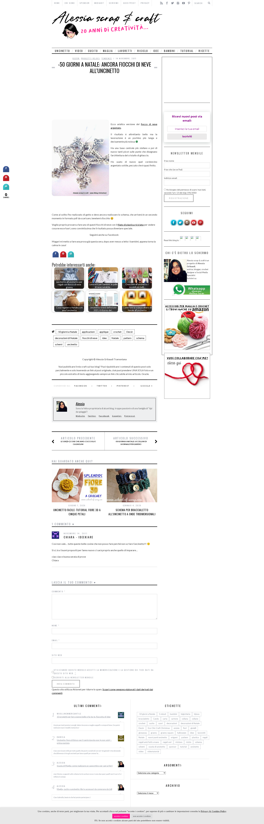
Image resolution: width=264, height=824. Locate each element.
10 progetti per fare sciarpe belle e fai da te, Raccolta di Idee (83, 717)
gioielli (193, 728)
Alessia (80, 403)
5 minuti (162, 714)
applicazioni (88, 331)
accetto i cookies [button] (121, 816)
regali (205, 737)
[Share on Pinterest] (63, 256)
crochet (117, 331)
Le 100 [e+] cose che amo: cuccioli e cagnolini (78, 440)
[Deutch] (187, 240)
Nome (55, 625)
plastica (195, 737)
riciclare (178, 742)
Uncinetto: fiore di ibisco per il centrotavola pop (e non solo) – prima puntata (84, 741)
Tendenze (106, 58)
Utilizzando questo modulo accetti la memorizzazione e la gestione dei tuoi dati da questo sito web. (104, 672)
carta (165, 718)
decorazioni (172, 723)
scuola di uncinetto (156, 746)
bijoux (197, 714)
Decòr (76, 58)
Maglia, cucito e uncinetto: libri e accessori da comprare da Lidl (84, 789)
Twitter (102, 386)
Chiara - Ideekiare (79, 537)
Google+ (117, 416)
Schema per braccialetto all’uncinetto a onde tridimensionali (132, 512)
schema (140, 338)
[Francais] (198, 240)
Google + (147, 386)
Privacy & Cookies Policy (213, 811)
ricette (204, 51)
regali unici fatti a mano (149, 742)
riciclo (142, 51)
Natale (115, 338)
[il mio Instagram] (187, 225)
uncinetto (62, 51)
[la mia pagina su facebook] (173, 225)
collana (185, 718)
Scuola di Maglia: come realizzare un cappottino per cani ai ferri (85, 766)
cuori (160, 723)
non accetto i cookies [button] (142, 816)
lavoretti (125, 51)
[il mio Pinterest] (200, 225)
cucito (93, 51)
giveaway (143, 732)
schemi (58, 344)
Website (80, 416)
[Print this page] (71, 256)
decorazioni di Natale (66, 338)
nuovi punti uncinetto (157, 737)
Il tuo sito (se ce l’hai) (173, 169)
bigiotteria (185, 714)
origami (174, 737)
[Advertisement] (188, 27)
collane (195, 718)
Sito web (57, 655)
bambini (169, 51)
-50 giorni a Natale (67, 331)
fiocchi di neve (89, 338)
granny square (167, 732)
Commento (58, 591)
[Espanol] (193, 240)
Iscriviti (187, 136)
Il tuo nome (169, 161)
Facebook (80, 386)
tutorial (187, 51)
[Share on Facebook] (56, 256)
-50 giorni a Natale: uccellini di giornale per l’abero (130, 440)
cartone (174, 718)
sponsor (172, 746)
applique (103, 331)
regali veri (167, 742)
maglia (108, 51)
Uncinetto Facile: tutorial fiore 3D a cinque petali (77, 512)
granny (154, 732)
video (79, 51)
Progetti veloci (90, 58)
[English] (182, 240)
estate (176, 728)
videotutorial (153, 751)
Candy (156, 718)
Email (56, 640)
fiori (185, 728)
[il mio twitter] (180, 225)
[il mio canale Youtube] (193, 225)
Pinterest (123, 386)
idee (156, 51)
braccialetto (144, 718)
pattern (127, 338)
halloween (181, 732)
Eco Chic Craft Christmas (159, 728)
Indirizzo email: (170, 178)
